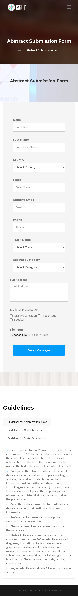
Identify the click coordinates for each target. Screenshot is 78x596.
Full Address (18, 280)
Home (18, 50)
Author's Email (23, 200)
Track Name (22, 240)
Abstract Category (26, 260)
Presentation (50, 315)
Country (18, 160)
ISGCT (37, 590)
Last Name (21, 139)
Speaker (19, 319)
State (17, 180)
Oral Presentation (25, 315)
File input (16, 329)
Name (17, 119)
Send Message (39, 350)
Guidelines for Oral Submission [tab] (25, 430)
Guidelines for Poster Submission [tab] (26, 438)
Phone (17, 220)
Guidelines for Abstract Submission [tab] (27, 422)
